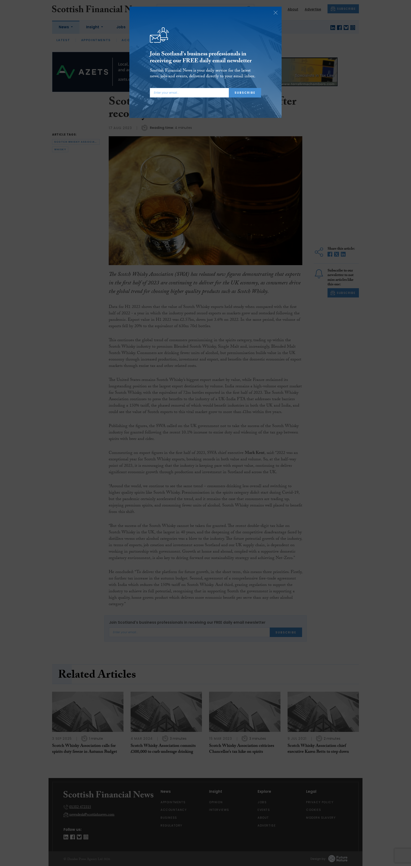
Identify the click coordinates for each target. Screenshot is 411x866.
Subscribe (245, 93)
